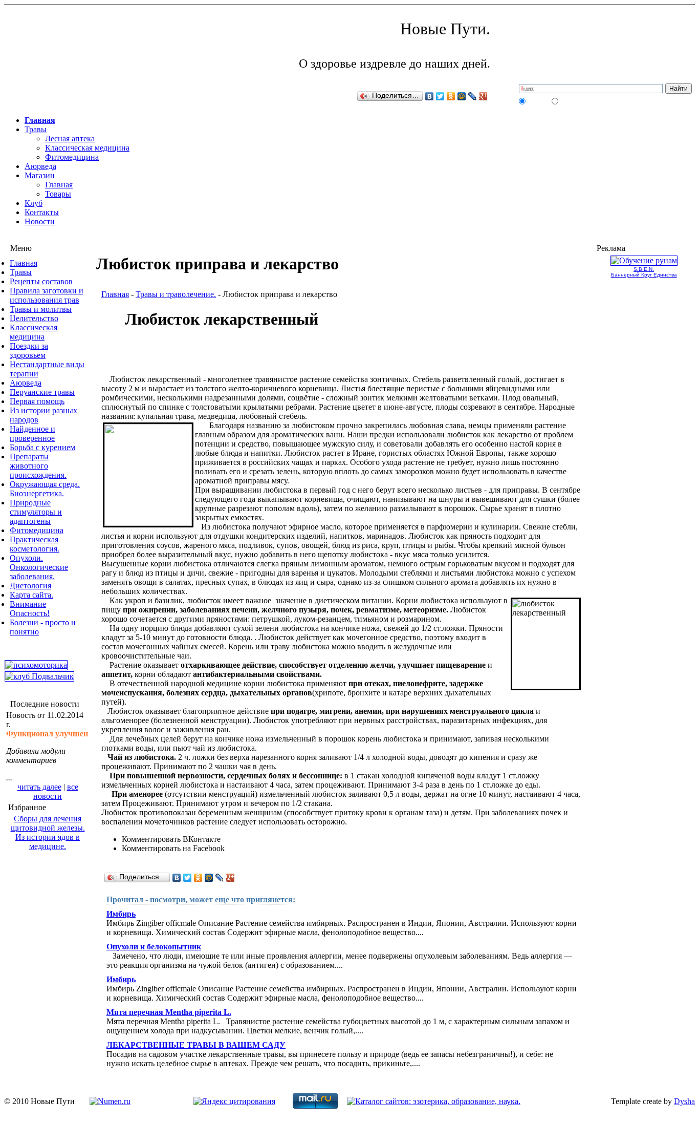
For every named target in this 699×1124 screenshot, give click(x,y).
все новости (55, 791)
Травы (36, 129)
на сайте (538, 100)
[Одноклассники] (451, 96)
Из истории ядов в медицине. (47, 842)
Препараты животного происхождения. (38, 465)
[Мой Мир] (461, 96)
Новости (40, 221)
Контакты (42, 212)
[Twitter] (440, 96)
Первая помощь (37, 401)
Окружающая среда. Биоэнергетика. (45, 489)
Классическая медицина (87, 147)
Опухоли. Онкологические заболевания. (39, 567)
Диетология (30, 585)
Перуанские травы (42, 392)
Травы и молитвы (41, 309)
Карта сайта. (31, 594)
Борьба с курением (42, 447)
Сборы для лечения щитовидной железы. (48, 823)
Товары (58, 193)
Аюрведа (40, 166)
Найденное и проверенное (32, 433)
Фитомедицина (72, 157)
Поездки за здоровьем (29, 350)
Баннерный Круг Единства (644, 275)
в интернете (575, 100)
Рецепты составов (41, 281)
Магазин (40, 175)
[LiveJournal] (472, 96)
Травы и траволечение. (176, 294)
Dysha (684, 1101)
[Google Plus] (483, 96)
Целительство (34, 318)
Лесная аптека (70, 138)
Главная (40, 120)
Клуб (33, 203)
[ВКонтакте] (429, 96)
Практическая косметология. (34, 544)
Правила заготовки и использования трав (46, 295)
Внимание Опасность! (30, 609)
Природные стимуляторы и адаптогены (36, 511)
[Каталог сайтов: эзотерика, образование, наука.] (433, 1101)
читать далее (39, 786)
